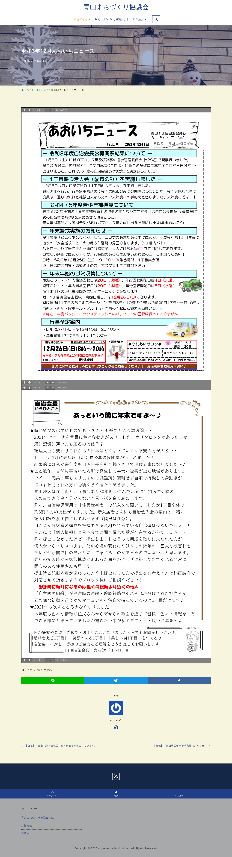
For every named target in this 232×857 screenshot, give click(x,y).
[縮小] (47, 110)
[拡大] (52, 110)
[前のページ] (24, 110)
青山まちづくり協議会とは (37, 817)
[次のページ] (29, 110)
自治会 (25, 833)
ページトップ (52, 795)
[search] (156, 19)
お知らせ (26, 825)
